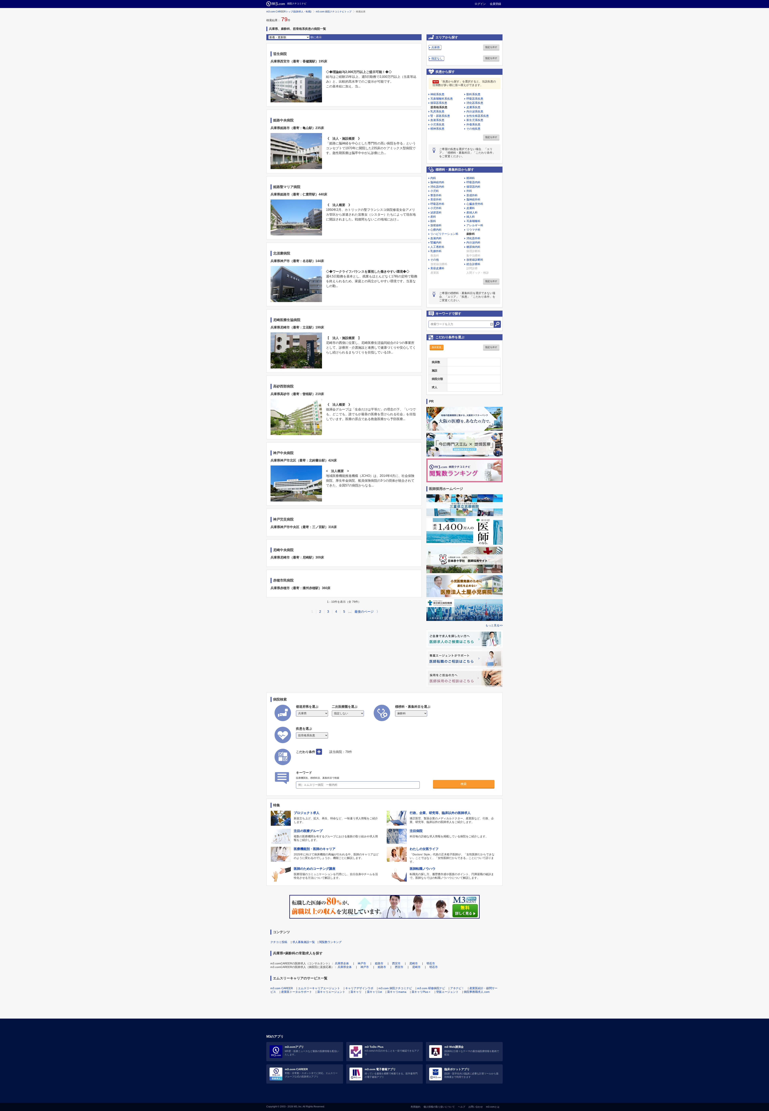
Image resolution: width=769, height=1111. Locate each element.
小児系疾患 (437, 124)
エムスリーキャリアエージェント (319, 988)
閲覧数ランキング (330, 942)
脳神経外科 (473, 199)
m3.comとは (492, 1106)
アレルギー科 (474, 225)
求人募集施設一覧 (303, 942)
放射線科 (436, 225)
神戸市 (362, 963)
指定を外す (491, 47)
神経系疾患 (437, 94)
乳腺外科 (436, 251)
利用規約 (415, 1106)
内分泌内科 (473, 242)
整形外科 (436, 195)
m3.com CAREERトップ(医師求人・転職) (288, 11)
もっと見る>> (494, 625)
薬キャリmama (396, 991)
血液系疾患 (437, 120)
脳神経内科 (437, 182)
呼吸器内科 (473, 182)
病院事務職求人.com (477, 991)
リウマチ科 (473, 229)
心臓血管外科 (474, 203)
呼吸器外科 (437, 203)
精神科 (470, 178)
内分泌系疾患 (474, 111)
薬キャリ (356, 991)
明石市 (431, 963)
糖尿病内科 (473, 246)
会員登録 (495, 3)
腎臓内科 (436, 242)
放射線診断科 (474, 259)
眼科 (433, 221)
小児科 (434, 190)
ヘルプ (461, 1106)
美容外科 (436, 199)
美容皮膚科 (437, 268)
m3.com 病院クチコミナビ (395, 988)
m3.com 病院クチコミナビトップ (333, 11)
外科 (469, 190)
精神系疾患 (437, 128)
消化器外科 (473, 238)
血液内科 (436, 238)
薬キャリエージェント (331, 991)
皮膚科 (470, 208)
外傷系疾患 (473, 124)
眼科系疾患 (473, 94)
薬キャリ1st (374, 991)
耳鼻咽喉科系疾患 (441, 98)
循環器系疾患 (438, 102)
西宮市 (396, 963)
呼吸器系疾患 (474, 98)
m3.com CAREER (281, 988)
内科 (433, 178)
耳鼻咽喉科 (473, 221)
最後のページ (364, 611)
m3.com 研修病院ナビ (431, 988)
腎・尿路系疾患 (440, 115)
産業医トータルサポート (296, 991)
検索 (464, 784)
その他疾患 (473, 128)
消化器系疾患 (474, 102)
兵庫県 (435, 47)
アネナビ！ (457, 988)
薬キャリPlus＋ (421, 991)
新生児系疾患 (474, 120)
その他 (434, 259)
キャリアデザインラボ (359, 988)
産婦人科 (472, 212)
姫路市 (379, 963)
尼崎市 (413, 963)
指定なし (437, 58)
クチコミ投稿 (278, 942)
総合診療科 (473, 264)
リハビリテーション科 (444, 233)
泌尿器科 (436, 212)
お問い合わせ (475, 1106)
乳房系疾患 (437, 111)
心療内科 (436, 229)
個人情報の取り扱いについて (439, 1106)
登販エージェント (447, 991)
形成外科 (472, 195)
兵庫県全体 (342, 963)
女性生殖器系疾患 (477, 115)
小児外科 (436, 208)
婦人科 (470, 216)
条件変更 (436, 347)
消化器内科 (437, 186)
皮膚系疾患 (473, 107)
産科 (433, 216)
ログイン (480, 3)
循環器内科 (473, 186)
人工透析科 (437, 246)
